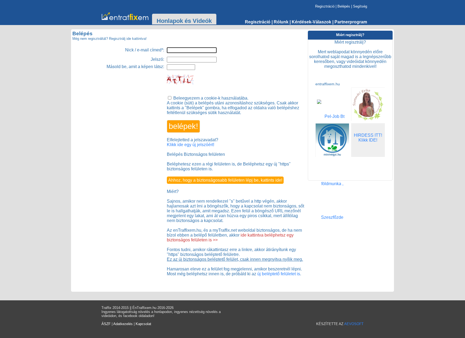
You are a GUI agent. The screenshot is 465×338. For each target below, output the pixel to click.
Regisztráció (324, 6)
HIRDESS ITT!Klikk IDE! (368, 137)
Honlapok (170, 20)
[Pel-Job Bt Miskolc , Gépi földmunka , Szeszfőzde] (332, 217)
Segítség (360, 6)
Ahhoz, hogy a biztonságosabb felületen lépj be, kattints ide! (225, 180)
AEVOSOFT (354, 324)
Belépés (343, 6)
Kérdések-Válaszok (311, 22)
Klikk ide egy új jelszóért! (190, 144)
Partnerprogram (350, 22)
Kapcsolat (143, 324)
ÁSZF (106, 324)
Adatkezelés (123, 324)
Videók (202, 20)
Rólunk (281, 22)
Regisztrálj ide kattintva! (128, 39)
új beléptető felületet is (278, 274)
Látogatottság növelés (126, 16)
